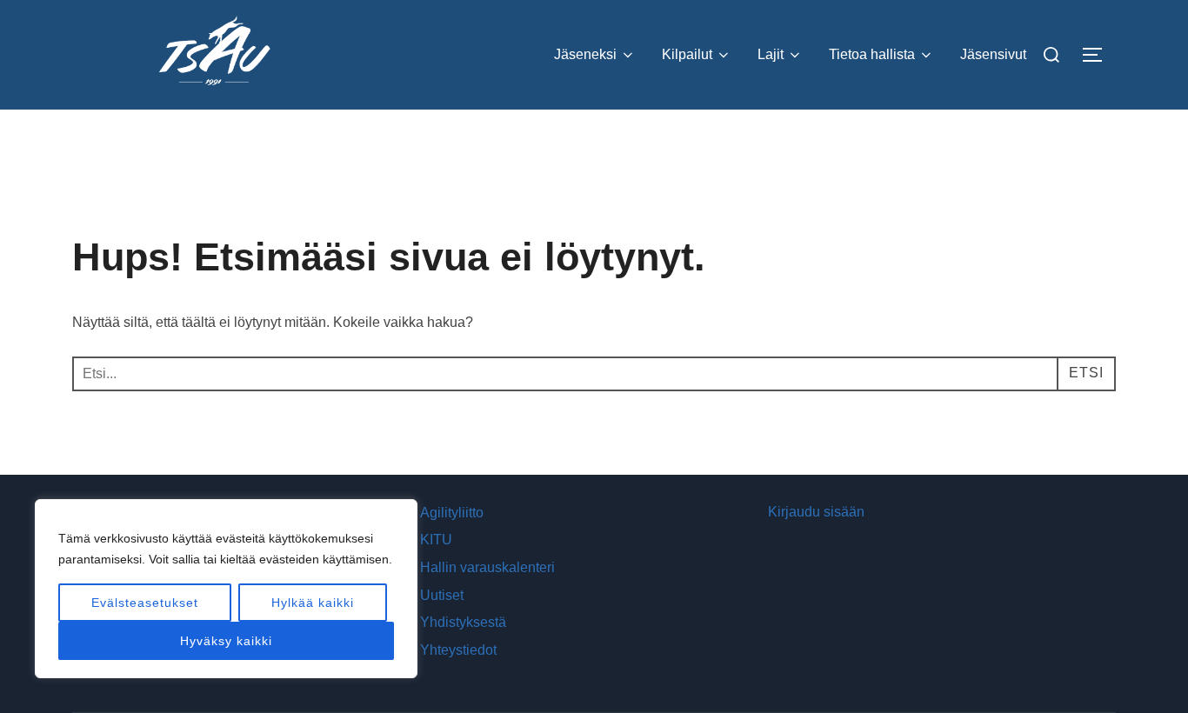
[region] (226, 588)
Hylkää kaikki (312, 603)
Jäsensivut (993, 54)
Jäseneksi (585, 54)
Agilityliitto (452, 512)
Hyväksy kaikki (226, 641)
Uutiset (442, 595)
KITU (436, 539)
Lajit (771, 54)
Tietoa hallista (872, 54)
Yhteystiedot (458, 650)
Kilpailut (687, 54)
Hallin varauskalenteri (487, 567)
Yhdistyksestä (463, 622)
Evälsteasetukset (144, 603)
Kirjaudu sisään (816, 511)
